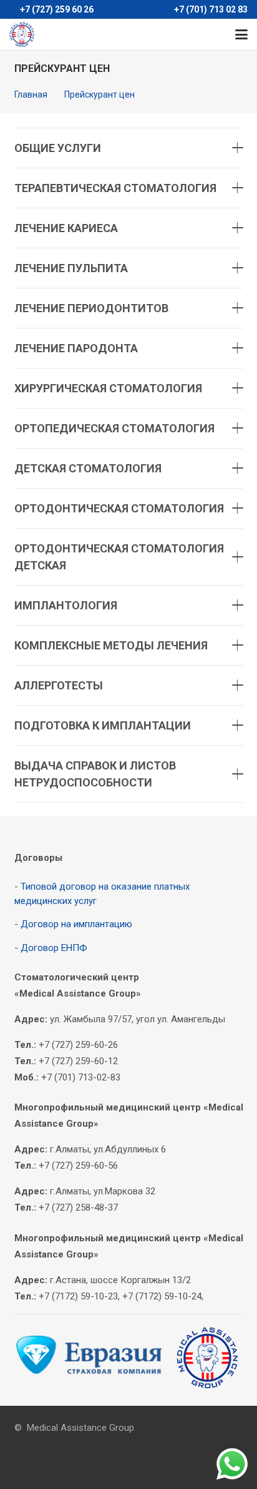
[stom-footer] (128, 1358)
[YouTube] (165, 34)
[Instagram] (142, 34)
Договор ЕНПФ (54, 947)
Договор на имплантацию (76, 924)
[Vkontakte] (120, 34)
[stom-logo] (21, 34)
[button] (241, 34)
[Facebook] (97, 34)
